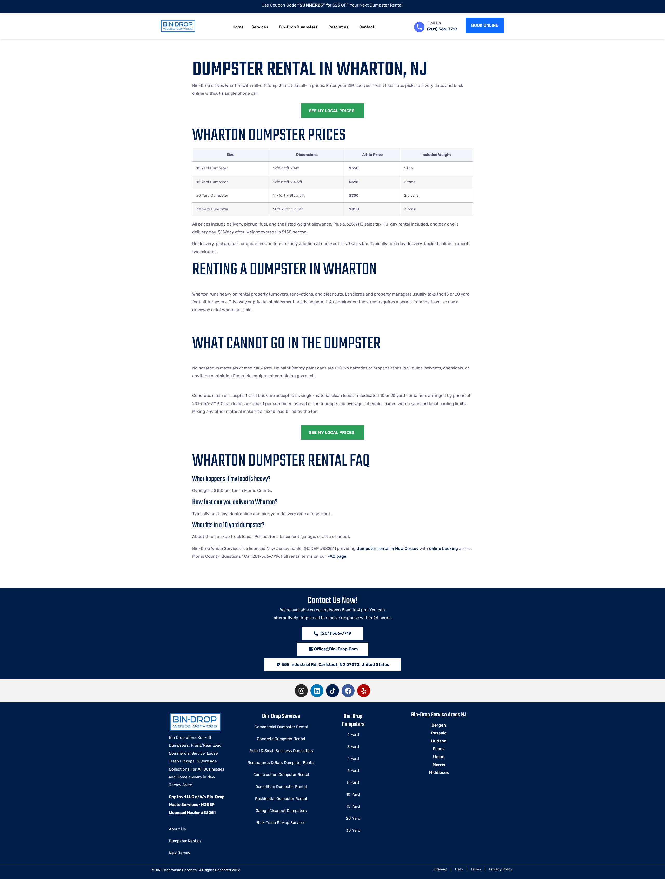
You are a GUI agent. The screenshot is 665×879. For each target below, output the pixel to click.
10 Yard (353, 794)
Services (259, 27)
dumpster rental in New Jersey (387, 548)
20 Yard (353, 818)
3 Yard (353, 746)
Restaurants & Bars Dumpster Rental (281, 762)
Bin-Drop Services (281, 716)
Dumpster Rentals (185, 841)
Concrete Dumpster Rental (281, 738)
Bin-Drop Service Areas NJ (438, 715)
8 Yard (353, 782)
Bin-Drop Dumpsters (298, 27)
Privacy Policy (501, 869)
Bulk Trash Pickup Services (281, 822)
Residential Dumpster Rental (281, 798)
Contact (366, 27)
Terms (476, 869)
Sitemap (440, 869)
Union (438, 756)
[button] (332, 664)
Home (238, 27)
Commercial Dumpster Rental (281, 726)
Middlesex (439, 772)
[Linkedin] (316, 690)
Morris (439, 764)
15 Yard (353, 806)
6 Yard (353, 770)
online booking (443, 548)
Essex (439, 748)
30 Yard (353, 830)
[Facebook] (348, 690)
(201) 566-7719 (442, 29)
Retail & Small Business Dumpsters (281, 750)
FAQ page (336, 556)
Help (459, 869)
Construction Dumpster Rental (281, 774)
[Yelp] (363, 690)
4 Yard (353, 758)
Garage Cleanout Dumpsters (281, 810)
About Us (177, 829)
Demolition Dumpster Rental (281, 786)
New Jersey (179, 853)
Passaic (439, 732)
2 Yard (353, 734)
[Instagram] (301, 690)
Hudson (439, 741)
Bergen (438, 725)
